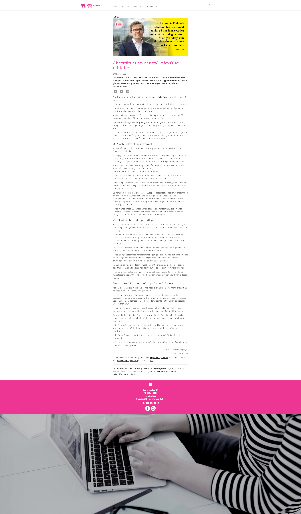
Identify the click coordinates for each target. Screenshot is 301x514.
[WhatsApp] (127, 91)
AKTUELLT (125, 7)
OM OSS (135, 7)
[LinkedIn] (121, 91)
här (151, 360)
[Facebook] (115, 91)
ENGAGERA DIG (147, 7)
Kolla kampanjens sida (127, 360)
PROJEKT (160, 7)
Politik (116, 17)
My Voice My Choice (159, 357)
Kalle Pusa (162, 97)
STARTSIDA (115, 7)
